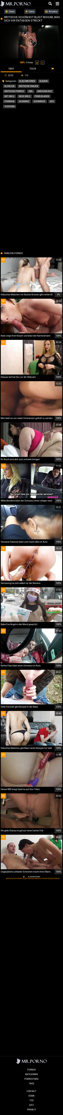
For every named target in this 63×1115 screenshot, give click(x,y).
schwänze (39, 101)
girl (31, 91)
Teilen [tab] (32, 68)
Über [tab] (11, 68)
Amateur (52, 11)
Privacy (31, 1109)
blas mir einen (27, 81)
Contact (31, 1091)
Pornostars (31, 1079)
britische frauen (28, 86)
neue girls (24, 96)
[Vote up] (37, 62)
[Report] (53, 68)
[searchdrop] (50, 4)
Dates (11, 11)
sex (52, 101)
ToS (31, 1100)
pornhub (9, 101)
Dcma (31, 1096)
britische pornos (14, 91)
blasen (44, 81)
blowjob (10, 86)
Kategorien (31, 1074)
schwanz (24, 101)
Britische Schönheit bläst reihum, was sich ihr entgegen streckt (33, 878)
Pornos (31, 1069)
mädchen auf (44, 91)
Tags (31, 1083)
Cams (31, 11)
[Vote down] (42, 62)
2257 (31, 1105)
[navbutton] (57, 4)
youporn (10, 106)
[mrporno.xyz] (15, 4)
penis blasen (42, 96)
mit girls (9, 96)
